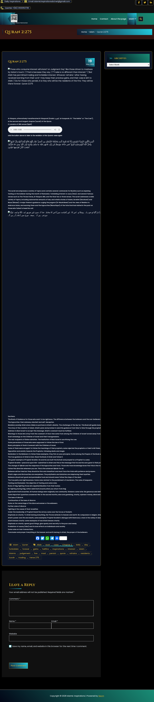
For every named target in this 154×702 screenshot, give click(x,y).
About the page (118, 19)
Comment (14, 598)
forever (25, 549)
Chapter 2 (67, 544)
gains (35, 549)
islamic (12, 553)
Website (13, 633)
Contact (104, 19)
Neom (101, 696)
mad (43, 553)
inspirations (58, 549)
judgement (25, 553)
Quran (25, 544)
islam (81, 549)
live (35, 553)
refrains (73, 553)
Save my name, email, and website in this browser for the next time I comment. (49, 646)
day (86, 544)
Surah (12, 557)
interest (71, 549)
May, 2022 (90, 62)
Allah (39, 544)
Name (12, 621)
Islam (131, 19)
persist (52, 553)
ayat (47, 544)
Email (54, 621)
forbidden (14, 549)
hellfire (45, 549)
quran (63, 553)
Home (94, 19)
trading (22, 557)
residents (85, 553)
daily (78, 544)
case (56, 544)
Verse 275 (34, 557)
